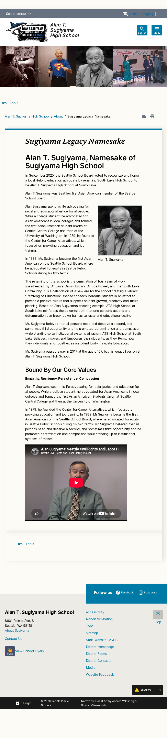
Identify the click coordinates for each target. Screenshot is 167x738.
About (14, 103)
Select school (16, 14)
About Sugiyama (17, 630)
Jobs (89, 626)
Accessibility (95, 612)
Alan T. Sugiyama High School (27, 116)
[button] (29, 13)
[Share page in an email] (144, 116)
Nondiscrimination (99, 619)
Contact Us (13, 639)
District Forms (96, 654)
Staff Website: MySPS (103, 640)
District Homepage (100, 647)
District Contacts (98, 661)
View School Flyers (29, 651)
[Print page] (152, 116)
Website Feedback (100, 674)
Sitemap (92, 633)
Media (90, 667)
